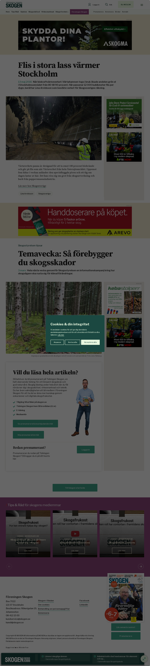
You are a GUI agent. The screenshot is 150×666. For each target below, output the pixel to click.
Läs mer (61, 335)
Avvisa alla (72, 342)
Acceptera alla (90, 342)
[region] (75, 333)
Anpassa (57, 342)
